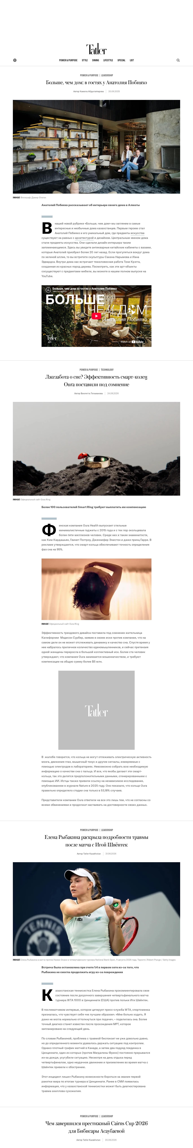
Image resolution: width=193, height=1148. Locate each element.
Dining (95, 60)
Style (85, 60)
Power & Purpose (68, 60)
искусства (137, 233)
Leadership (107, 75)
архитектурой (84, 238)
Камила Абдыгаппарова (92, 91)
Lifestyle (108, 60)
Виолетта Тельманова (92, 393)
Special (121, 60)
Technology (107, 369)
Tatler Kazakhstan (92, 853)
